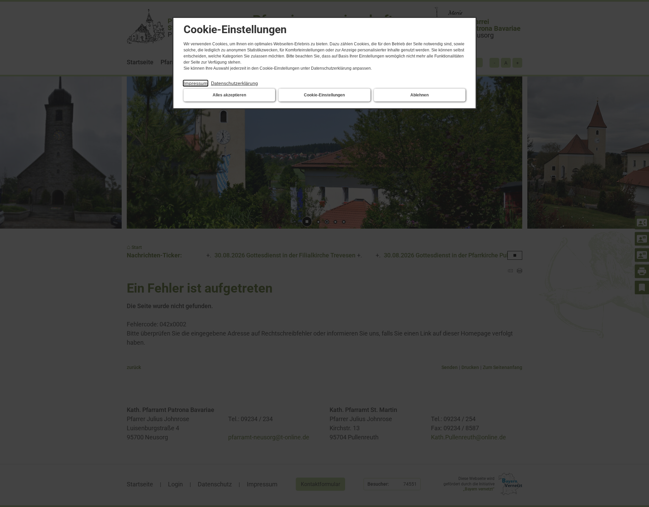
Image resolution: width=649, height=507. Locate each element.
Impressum (196, 83)
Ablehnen (419, 95)
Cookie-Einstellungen (324, 95)
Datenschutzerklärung (234, 83)
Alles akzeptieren (229, 95)
